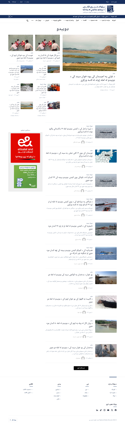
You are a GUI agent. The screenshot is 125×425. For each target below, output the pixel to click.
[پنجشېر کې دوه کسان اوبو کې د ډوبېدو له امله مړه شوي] (27, 87)
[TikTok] (101, 410)
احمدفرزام (80, 288)
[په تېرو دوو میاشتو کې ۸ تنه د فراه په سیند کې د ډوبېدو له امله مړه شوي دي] (27, 69)
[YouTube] (108, 410)
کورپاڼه (114, 20)
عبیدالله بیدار (78, 166)
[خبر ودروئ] (9, 16)
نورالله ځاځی (77, 191)
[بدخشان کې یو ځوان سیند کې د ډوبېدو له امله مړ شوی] (106, 350)
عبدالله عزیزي (77, 215)
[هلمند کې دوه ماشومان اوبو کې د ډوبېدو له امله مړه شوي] (54, 69)
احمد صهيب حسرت (77, 337)
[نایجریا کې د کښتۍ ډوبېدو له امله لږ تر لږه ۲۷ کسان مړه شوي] (106, 229)
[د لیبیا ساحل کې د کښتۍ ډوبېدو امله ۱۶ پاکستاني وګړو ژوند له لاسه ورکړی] (106, 131)
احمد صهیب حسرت (78, 264)
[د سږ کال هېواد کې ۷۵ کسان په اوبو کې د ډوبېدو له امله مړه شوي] (47, 43)
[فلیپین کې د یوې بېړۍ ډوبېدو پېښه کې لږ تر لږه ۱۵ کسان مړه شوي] (54, 87)
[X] (112, 410)
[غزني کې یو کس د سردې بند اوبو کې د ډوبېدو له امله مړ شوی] (27, 105)
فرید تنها (79, 312)
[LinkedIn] (97, 410)
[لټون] (9, 2)
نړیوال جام (38, 20)
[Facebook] (116, 410)
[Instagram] (104, 410)
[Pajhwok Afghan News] (98, 9)
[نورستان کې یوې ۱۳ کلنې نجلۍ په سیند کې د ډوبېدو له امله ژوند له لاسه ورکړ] (106, 156)
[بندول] (12, 16)
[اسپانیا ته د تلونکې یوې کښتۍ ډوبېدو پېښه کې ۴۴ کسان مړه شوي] (106, 180)
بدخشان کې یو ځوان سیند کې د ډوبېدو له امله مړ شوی (71, 347)
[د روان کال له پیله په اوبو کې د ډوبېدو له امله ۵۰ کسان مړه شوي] (106, 326)
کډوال (77, 20)
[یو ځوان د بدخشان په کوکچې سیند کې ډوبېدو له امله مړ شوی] (106, 277)
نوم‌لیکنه (14, 2)
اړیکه (107, 2)
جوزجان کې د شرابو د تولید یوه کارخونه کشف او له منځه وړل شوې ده (91, 16)
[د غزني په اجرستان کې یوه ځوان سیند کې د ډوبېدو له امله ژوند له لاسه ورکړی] (90, 53)
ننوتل (21, 2)
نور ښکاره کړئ (81, 368)
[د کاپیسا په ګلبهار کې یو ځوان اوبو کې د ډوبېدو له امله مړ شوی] (106, 301)
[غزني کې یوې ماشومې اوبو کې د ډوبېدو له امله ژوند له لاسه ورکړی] (54, 105)
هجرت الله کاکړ (76, 142)
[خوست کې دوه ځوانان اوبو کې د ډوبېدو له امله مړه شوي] (20, 43)
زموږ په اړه (114, 2)
